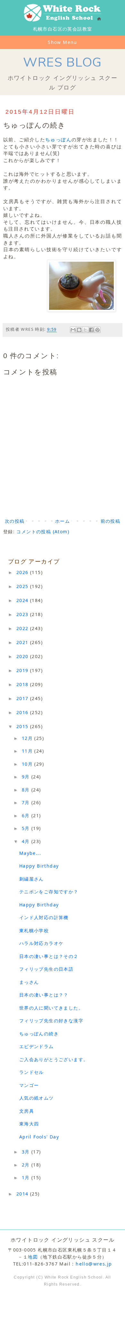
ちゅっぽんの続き (39, 1034)
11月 (28, 751)
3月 (26, 1152)
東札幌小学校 (34, 930)
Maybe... (30, 853)
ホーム (62, 521)
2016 (23, 712)
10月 (28, 764)
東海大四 (29, 1124)
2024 (23, 600)
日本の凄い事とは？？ (44, 995)
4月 (26, 841)
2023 (23, 614)
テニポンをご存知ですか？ (49, 892)
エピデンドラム (36, 1046)
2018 (23, 684)
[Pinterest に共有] (97, 330)
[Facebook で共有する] (91, 330)
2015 (23, 726)
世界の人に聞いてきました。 (51, 1008)
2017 (23, 698)
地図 (33, 1257)
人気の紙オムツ (36, 1098)
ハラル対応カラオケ (41, 943)
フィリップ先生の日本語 (46, 969)
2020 (23, 656)
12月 (28, 738)
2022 (23, 628)
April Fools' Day (39, 1137)
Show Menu (62, 42)
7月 (26, 802)
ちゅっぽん (58, 139)
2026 (23, 572)
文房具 (26, 1111)
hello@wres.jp (94, 1264)
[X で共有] (85, 330)
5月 (26, 828)
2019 (23, 670)
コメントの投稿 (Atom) (42, 531)
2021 (23, 642)
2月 (26, 1165)
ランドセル (31, 1072)
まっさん (29, 982)
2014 (23, 1194)
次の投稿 (15, 521)
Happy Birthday (39, 866)
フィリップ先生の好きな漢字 (51, 1021)
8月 (26, 790)
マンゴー (29, 1085)
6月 (26, 815)
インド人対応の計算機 (44, 917)
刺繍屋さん (31, 879)
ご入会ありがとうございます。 (53, 1059)
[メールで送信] (73, 330)
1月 (26, 1177)
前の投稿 (111, 521)
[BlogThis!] (79, 330)
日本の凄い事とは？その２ (49, 956)
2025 (23, 586)
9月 (26, 777)
